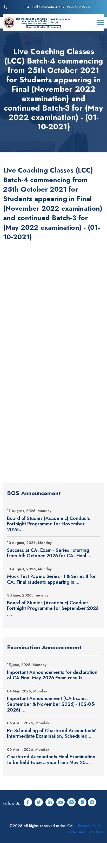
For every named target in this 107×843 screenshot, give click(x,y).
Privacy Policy (89, 826)
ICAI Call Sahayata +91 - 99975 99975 (57, 7)
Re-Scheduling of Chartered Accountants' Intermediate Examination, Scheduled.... (51, 733)
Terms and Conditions (86, 832)
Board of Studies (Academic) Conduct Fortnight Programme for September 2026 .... (53, 608)
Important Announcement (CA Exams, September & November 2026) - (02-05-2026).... (51, 704)
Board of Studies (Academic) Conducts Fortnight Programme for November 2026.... (48, 524)
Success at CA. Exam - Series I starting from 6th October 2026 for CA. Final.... (49, 553)
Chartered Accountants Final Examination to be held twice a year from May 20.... (51, 759)
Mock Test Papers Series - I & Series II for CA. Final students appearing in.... (51, 579)
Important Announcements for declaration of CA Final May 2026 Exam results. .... (52, 675)
